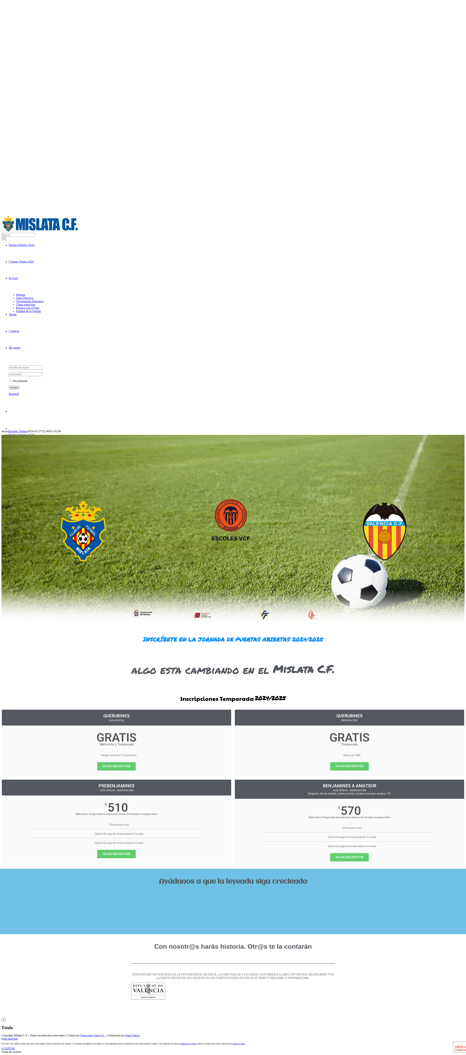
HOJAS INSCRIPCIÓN (116, 766)
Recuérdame (19, 381)
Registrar (14, 393)
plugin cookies (238, 1043)
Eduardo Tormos (17, 431)
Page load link (9, 1038)
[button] (233, 894)
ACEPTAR (8, 1048)
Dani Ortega (132, 1035)
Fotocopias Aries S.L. (92, 1035)
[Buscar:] (18, 234)
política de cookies (188, 1043)
